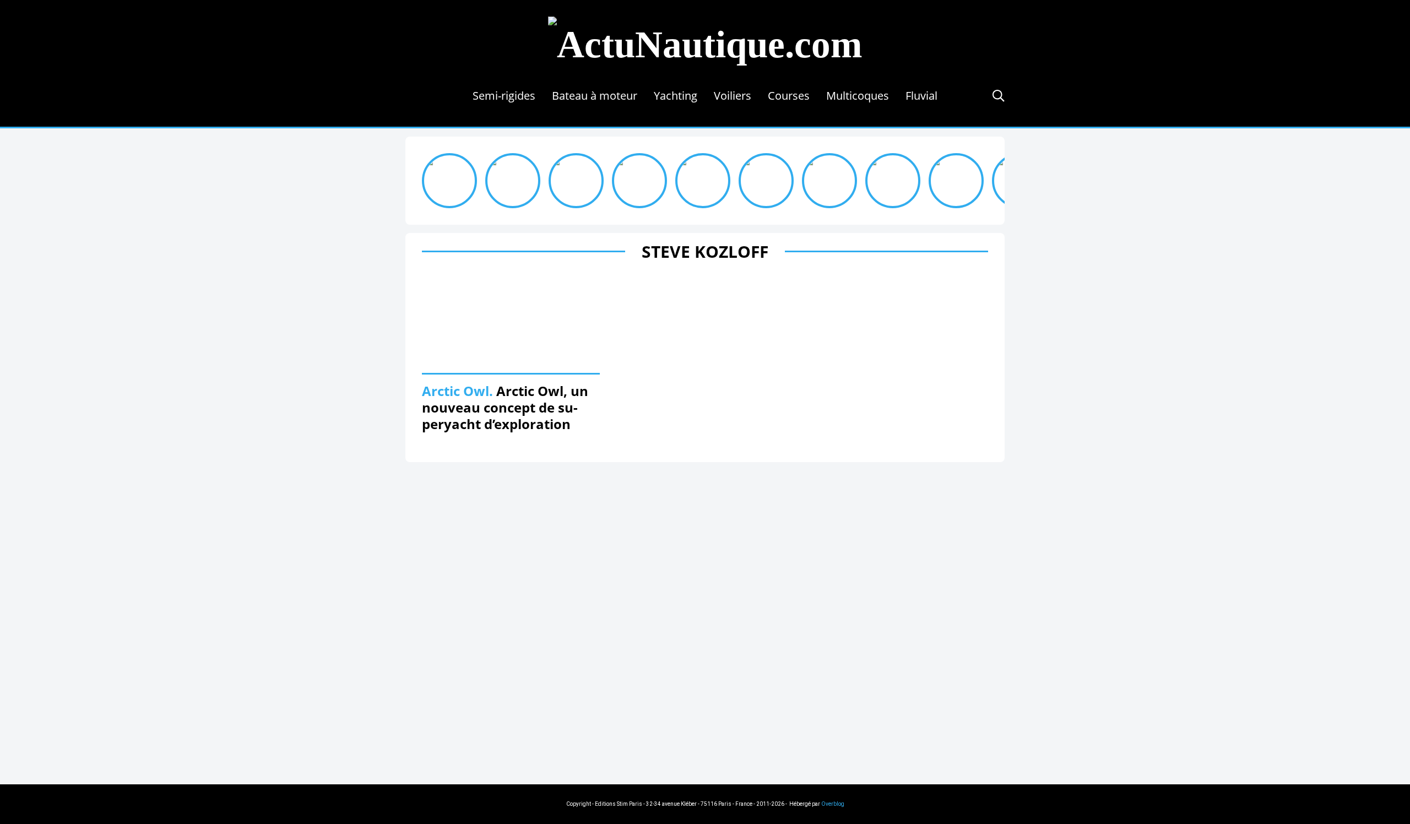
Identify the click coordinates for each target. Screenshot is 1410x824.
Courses (789, 95)
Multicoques (857, 95)
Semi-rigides (504, 95)
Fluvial (921, 95)
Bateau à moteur (594, 95)
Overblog (832, 804)
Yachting (675, 95)
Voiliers (732, 95)
